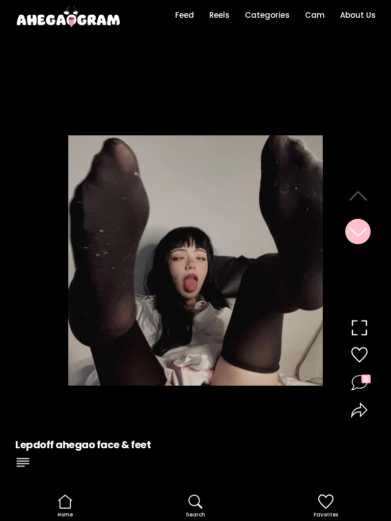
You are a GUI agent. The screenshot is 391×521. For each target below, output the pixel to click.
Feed (184, 15)
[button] (358, 231)
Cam (315, 15)
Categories (267, 15)
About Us (358, 15)
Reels (219, 15)
